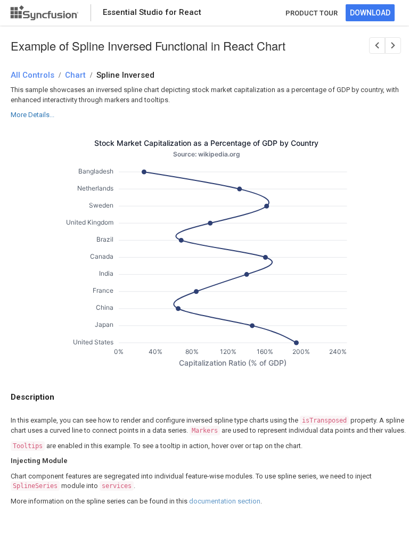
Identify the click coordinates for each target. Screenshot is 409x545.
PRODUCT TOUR (311, 13)
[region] (206, 255)
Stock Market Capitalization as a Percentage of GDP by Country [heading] (207, 142)
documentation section (224, 501)
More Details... (32, 115)
